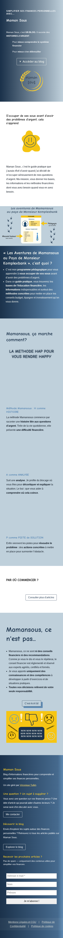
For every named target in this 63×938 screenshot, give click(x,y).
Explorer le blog (14, 847)
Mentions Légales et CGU (22, 922)
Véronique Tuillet (28, 785)
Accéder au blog (33, 61)
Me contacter (13, 814)
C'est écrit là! (32, 703)
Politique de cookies (42, 926)
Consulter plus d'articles (41, 597)
